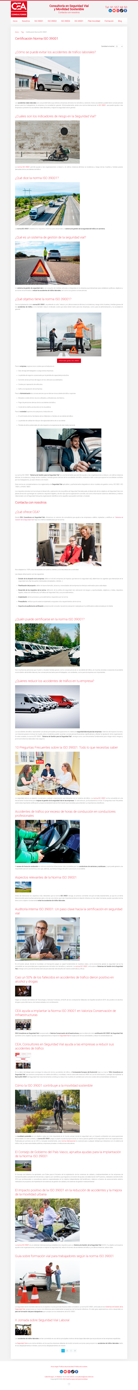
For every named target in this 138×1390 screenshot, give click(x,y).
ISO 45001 (78, 21)
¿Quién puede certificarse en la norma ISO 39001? (50, 619)
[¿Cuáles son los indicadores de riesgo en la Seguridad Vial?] (69, 142)
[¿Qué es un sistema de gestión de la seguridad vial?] (69, 263)
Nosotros (26, 21)
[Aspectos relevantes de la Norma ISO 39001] (69, 887)
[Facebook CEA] (125, 10)
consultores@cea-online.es (84, 1377)
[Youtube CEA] (110, 10)
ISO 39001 (38, 21)
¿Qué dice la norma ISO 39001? (37, 178)
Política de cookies (80, 1366)
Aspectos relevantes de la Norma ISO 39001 (46, 877)
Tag (22, 32)
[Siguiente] (71, 1350)
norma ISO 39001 (23, 167)
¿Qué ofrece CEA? (27, 512)
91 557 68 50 (69, 1377)
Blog (120, 21)
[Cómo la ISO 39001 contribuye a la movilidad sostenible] (69, 1111)
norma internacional (68, 1141)
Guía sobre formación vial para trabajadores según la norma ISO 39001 (64, 1256)
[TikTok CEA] (121, 10)
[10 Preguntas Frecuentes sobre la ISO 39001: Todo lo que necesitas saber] (69, 773)
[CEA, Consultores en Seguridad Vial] (69, 1061)
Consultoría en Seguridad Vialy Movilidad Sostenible (69, 7)
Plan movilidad (94, 21)
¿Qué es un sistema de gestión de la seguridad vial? (50, 237)
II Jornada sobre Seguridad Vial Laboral (42, 1320)
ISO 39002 (52, 21)
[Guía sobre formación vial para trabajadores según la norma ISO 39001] (69, 1281)
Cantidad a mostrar (107, 46)
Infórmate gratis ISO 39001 (69, 361)
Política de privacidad (66, 1366)
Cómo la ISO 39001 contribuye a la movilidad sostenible (54, 1085)
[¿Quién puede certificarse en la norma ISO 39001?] (69, 645)
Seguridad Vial (64, 1036)
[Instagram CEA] (118, 10)
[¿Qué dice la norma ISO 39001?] (69, 203)
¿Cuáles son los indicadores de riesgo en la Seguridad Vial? (55, 116)
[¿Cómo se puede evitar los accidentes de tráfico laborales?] (69, 78)
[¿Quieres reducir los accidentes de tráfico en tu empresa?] (69, 706)
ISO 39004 (65, 21)
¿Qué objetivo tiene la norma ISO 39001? (43, 299)
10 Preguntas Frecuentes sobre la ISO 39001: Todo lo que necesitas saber (66, 747)
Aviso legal (54, 1366)
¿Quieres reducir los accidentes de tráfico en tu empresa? (54, 681)
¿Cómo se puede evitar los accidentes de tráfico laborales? (55, 52)
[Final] (75, 1350)
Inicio (15, 21)
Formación (109, 21)
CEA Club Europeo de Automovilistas (75, 1379)
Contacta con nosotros (69, 12)
